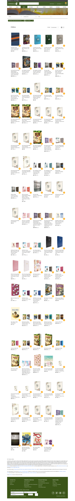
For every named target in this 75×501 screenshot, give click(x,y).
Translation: (11, 20)
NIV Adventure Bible (47, 348)
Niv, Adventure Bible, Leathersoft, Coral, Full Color (59, 96)
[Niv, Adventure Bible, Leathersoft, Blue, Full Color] (48, 90)
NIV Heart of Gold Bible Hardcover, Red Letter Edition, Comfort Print (26, 221)
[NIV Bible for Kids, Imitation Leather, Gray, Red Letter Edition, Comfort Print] (48, 269)
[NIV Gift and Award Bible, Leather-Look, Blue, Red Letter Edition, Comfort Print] (59, 241)
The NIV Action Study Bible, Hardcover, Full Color (25, 48)
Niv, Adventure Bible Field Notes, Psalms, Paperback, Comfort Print (26, 120)
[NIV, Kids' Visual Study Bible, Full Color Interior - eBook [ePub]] (26, 439)
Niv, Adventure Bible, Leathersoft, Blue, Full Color (48, 96)
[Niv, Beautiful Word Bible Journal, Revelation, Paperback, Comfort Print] (15, 138)
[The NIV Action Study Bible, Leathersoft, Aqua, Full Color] (37, 39)
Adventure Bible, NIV (58, 321)
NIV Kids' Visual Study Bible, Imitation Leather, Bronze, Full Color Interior (37, 323)
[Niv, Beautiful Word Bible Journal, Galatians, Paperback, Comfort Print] (26, 138)
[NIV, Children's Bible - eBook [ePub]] (15, 313)
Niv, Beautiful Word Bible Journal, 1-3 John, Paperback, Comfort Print (26, 395)
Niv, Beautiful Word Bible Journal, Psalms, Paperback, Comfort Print (37, 418)
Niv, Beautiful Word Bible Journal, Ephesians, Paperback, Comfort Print (15, 171)
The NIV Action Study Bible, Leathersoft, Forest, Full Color (47, 48)
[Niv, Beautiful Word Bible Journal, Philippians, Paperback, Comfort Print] (48, 111)
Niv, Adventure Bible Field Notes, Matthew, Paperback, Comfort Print (15, 120)
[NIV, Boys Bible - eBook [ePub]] (15, 439)
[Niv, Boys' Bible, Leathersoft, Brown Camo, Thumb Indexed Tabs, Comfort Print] (48, 65)
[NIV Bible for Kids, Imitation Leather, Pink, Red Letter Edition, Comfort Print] (59, 269)
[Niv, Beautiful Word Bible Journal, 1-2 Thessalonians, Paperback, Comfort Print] (15, 388)
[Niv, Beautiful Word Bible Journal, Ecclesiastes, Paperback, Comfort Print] (37, 386)
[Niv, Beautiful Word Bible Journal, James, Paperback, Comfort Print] (59, 386)
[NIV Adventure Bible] (48, 339)
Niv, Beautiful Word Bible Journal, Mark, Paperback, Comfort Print (26, 171)
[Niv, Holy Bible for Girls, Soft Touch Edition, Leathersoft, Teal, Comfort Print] (48, 165)
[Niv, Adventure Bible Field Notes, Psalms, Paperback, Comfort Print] (26, 110)
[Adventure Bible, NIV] (59, 317)
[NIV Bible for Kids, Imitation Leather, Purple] (26, 293)
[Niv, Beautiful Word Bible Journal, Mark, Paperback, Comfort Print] (26, 162)
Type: (27, 20)
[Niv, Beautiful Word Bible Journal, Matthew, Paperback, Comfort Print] (26, 410)
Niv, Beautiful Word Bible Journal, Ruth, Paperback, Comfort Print (48, 418)
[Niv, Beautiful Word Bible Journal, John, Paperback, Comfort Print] (15, 409)
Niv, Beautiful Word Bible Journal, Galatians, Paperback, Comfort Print (26, 146)
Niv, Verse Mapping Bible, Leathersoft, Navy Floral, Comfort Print (59, 146)
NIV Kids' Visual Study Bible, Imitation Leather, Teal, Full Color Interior (48, 323)
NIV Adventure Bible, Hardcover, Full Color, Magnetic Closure (36, 369)
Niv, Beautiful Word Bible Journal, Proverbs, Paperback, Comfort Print (59, 120)
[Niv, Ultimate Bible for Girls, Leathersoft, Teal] (37, 245)
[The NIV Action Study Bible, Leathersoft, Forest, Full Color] (48, 39)
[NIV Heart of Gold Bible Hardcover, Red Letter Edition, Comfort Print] (26, 215)
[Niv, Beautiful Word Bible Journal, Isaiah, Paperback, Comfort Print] (48, 387)
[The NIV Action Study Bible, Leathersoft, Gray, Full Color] (59, 39)
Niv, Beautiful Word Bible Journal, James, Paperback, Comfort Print (59, 395)
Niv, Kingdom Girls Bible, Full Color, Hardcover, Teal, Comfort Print (26, 71)
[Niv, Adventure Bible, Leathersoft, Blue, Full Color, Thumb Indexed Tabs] (26, 90)
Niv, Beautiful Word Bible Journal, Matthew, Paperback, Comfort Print (26, 418)
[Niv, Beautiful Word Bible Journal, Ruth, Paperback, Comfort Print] (48, 410)
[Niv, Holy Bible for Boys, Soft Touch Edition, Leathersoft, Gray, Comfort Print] (37, 165)
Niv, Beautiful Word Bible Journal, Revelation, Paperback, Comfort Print (15, 146)
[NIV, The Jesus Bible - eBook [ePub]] (37, 439)
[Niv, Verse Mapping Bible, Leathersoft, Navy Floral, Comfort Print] (59, 140)
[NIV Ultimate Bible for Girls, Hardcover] (37, 265)
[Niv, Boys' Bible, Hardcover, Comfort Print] (37, 186)
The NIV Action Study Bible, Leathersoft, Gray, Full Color (59, 48)
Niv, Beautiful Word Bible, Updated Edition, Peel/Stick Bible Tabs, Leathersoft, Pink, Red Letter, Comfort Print (15, 72)
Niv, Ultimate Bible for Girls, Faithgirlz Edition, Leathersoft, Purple (48, 448)
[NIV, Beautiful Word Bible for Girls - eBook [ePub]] (48, 361)
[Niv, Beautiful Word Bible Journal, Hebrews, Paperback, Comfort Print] (37, 111)
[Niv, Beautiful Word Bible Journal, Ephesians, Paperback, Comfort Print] (15, 162)
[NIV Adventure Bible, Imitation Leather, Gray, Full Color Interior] (26, 317)
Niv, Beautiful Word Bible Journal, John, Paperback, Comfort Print (15, 418)
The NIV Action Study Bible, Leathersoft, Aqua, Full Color (37, 48)
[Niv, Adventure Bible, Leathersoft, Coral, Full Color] (59, 90)
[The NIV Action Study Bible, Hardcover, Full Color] (26, 39)
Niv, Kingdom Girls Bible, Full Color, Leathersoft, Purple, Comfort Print (37, 71)
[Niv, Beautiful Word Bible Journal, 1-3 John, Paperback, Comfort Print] (26, 388)
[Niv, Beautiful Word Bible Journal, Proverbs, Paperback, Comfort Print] (59, 111)
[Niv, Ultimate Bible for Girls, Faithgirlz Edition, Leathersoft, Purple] (48, 442)
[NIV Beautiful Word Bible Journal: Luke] (59, 186)
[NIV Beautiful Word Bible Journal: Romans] (15, 213)
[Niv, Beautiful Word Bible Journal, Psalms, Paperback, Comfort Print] (37, 410)
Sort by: (49, 27)
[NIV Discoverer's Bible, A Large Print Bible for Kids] (59, 289)
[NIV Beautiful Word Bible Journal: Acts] (48, 187)
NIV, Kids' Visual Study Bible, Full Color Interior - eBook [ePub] (26, 448)
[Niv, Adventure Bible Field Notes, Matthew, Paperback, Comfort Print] (15, 110)
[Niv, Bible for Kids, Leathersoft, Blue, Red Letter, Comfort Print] (15, 39)
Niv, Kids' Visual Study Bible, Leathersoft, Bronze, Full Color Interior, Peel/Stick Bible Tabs (59, 72)
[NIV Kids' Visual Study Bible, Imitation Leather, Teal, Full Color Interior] (48, 317)
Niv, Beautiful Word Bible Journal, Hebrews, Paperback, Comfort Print (37, 120)
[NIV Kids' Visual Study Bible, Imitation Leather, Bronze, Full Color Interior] (37, 317)
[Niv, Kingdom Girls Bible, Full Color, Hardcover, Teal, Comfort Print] (26, 61)
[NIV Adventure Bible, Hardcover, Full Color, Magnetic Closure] (37, 360)
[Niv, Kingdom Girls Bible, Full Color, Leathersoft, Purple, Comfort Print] (37, 65)
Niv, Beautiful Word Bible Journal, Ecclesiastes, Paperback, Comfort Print (37, 395)
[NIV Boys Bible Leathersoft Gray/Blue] (59, 165)
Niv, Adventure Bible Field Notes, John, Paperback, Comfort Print (37, 146)
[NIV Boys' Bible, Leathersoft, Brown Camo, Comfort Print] (15, 189)
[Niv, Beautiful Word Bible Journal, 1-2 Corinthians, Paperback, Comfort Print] (59, 363)
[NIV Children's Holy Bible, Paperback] (48, 289)
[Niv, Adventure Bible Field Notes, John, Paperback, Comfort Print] (37, 137)
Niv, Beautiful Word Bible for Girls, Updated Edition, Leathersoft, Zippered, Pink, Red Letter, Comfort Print (48, 147)
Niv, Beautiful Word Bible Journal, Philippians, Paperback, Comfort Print (48, 120)
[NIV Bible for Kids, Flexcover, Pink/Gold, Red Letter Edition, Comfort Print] (26, 245)
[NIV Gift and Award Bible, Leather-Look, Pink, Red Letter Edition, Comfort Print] (15, 265)
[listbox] (55, 27)
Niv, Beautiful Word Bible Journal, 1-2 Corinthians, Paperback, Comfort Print (59, 369)
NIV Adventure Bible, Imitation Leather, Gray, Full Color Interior (26, 323)
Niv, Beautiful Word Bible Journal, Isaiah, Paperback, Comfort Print (48, 395)
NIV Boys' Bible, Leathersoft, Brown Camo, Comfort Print (14, 195)
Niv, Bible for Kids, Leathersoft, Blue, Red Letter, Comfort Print (15, 48)
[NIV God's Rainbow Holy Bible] (15, 289)
